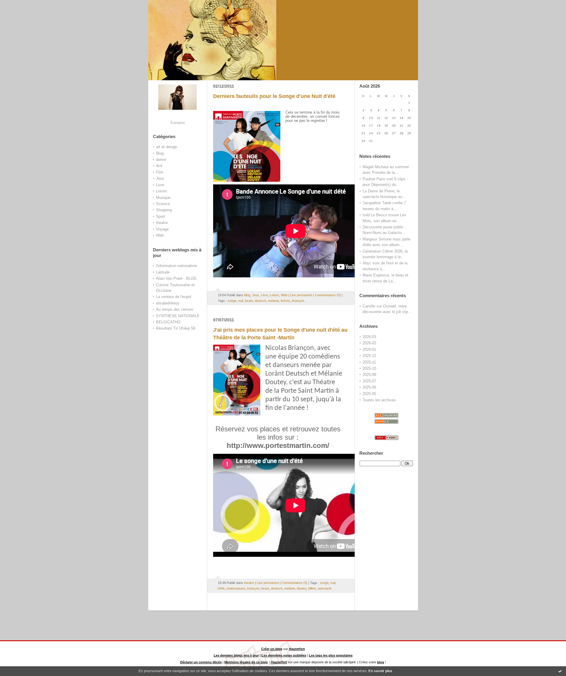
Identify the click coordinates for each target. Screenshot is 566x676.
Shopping (164, 210)
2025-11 (369, 362)
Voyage (162, 229)
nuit (240, 300)
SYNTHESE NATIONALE (178, 316)
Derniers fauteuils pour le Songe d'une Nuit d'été (274, 96)
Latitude (163, 272)
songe (232, 300)
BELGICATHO (168, 322)
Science (163, 204)
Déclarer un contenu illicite (201, 662)
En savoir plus (380, 671)
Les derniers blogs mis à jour (236, 655)
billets (312, 588)
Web (160, 235)
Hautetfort (297, 649)
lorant (249, 300)
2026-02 (369, 343)
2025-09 (369, 374)
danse (161, 159)
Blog (160, 153)
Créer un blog (271, 649)
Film (159, 172)
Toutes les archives (379, 400)
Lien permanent (301, 295)
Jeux (160, 178)
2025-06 (369, 387)
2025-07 (369, 381)
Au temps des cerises (174, 309)
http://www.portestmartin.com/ (278, 445)
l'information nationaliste (176, 265)
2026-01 (369, 349)
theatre (162, 222)
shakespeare (235, 588)
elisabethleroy (168, 303)
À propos (177, 123)
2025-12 (369, 355)
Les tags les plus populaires (331, 655)
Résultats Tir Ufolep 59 (175, 328)
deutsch (260, 300)
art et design (166, 147)
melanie (273, 300)
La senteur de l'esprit (173, 296)
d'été (221, 588)
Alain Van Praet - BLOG (176, 278)
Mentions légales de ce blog (246, 662)
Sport (160, 216)
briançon (298, 300)
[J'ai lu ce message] (560, 671)
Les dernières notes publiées (283, 655)
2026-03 (369, 337)
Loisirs (161, 191)
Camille (369, 306)
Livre (160, 185)
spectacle (325, 588)
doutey (301, 588)
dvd (159, 165)
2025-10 (369, 368)
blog (380, 662)
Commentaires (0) (328, 295)
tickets (285, 300)
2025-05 (369, 394)
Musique (163, 197)
